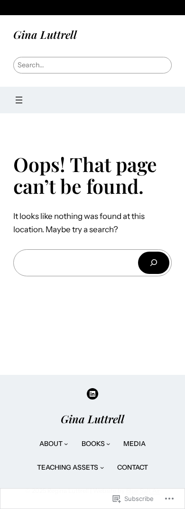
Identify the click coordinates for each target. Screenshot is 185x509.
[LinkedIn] (92, 394)
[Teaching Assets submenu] (102, 467)
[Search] (153, 263)
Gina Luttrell (45, 34)
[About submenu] (66, 443)
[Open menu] (19, 100)
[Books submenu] (108, 443)
